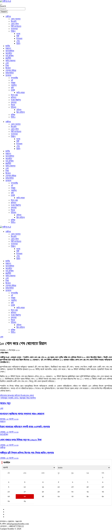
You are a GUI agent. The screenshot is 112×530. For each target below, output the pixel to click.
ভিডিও (13, 117)
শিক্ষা (7, 65)
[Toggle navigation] (1, 4)
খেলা (7, 63)
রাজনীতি (8, 58)
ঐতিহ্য (18, 110)
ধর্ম (12, 80)
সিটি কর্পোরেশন (16, 26)
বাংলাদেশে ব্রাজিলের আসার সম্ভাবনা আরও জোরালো (22, 413)
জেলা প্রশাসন (15, 19)
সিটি (17, 36)
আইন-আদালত (10, 60)
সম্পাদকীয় (14, 78)
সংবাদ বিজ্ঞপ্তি (16, 100)
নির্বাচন (13, 31)
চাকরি (13, 90)
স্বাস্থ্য (13, 83)
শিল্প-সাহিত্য (20, 112)
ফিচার (13, 105)
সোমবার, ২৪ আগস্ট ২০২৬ (9, 432)
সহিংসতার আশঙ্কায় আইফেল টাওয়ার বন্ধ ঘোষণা (17, 395)
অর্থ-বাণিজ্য (9, 56)
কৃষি (12, 87)
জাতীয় (7, 46)
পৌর (18, 41)
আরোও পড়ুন (5, 403)
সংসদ (18, 33)
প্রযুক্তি (14, 85)
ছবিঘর (13, 114)
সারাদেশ (8, 48)
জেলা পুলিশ (15, 24)
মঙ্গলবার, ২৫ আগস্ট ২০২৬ (9, 419)
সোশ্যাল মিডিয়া (10, 70)
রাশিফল (13, 97)
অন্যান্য (8, 75)
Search (3, 6)
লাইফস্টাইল (9, 73)
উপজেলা (19, 38)
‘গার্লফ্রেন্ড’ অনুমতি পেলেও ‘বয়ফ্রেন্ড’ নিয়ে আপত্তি (18, 398)
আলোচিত (8, 53)
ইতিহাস (13, 107)
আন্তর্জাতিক (9, 51)
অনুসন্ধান (14, 29)
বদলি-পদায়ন (20, 92)
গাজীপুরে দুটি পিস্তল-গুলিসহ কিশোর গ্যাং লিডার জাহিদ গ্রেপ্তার (27, 452)
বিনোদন (8, 68)
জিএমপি (13, 21)
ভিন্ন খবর (14, 95)
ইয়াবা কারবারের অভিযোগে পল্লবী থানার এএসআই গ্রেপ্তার (25, 426)
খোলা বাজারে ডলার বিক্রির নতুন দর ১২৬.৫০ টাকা (21, 439)
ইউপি (18, 43)
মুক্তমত (14, 102)
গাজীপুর (8, 16)
